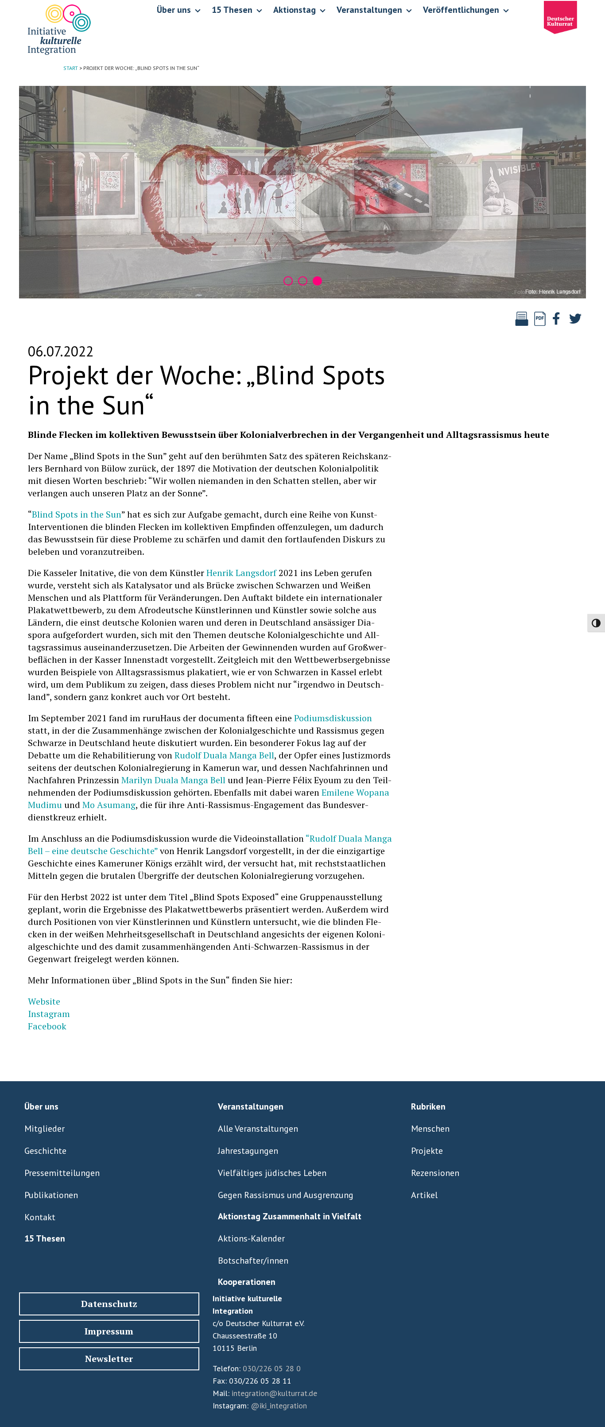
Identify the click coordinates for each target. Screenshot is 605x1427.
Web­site (44, 1001)
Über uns (41, 1106)
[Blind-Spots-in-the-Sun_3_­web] (302, 192)
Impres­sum (109, 1331)
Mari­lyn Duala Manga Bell (173, 780)
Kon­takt (39, 1217)
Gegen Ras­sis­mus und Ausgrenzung (285, 1195)
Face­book (47, 1026)
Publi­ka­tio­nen (51, 1195)
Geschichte (45, 1150)
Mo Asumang (109, 805)
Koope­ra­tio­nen (246, 1282)
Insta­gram (49, 1014)
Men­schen (430, 1128)
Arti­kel (424, 1195)
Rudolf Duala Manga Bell (224, 755)
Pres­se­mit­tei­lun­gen (62, 1173)
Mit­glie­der (44, 1128)
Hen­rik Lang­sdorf (241, 573)
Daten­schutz (109, 1304)
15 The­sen (44, 1238)
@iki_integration (279, 1405)
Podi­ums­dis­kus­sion (333, 718)
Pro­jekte (427, 1150)
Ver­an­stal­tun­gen (250, 1106)
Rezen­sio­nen (435, 1173)
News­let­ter (109, 1359)
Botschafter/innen (253, 1260)
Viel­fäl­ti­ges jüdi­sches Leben (272, 1173)
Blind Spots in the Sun (76, 514)
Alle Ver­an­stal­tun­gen (258, 1128)
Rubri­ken (428, 1106)
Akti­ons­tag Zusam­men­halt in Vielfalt (289, 1216)
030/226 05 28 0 (272, 1368)
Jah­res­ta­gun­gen (248, 1150)
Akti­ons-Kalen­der (251, 1238)
